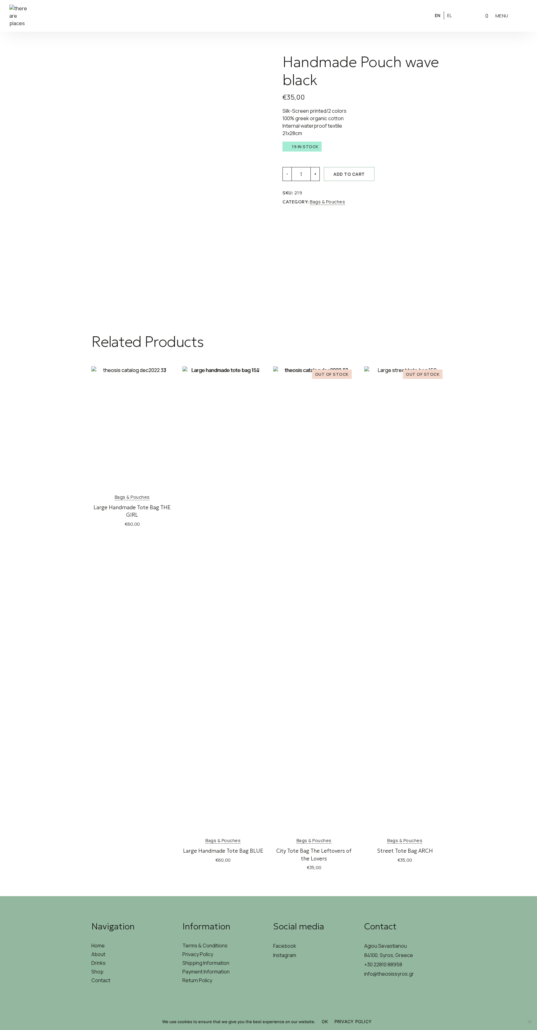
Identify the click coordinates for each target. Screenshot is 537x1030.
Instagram (284, 955)
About (98, 954)
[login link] (465, 15)
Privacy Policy (197, 954)
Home (98, 945)
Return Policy (197, 980)
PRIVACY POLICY (353, 1021)
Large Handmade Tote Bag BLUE (223, 850)
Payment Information (206, 971)
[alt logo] (268, 16)
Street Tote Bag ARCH (405, 850)
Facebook (284, 945)
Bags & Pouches (327, 202)
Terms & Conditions (204, 945)
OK (325, 1021)
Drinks (98, 963)
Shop (97, 971)
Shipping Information (205, 963)
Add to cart (349, 174)
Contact (100, 980)
